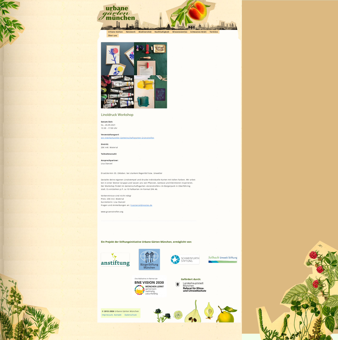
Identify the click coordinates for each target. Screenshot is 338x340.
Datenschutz (131, 315)
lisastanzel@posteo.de (141, 205)
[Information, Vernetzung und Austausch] (116, 13)
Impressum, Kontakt (111, 315)
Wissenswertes (179, 32)
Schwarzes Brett (198, 32)
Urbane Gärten (115, 32)
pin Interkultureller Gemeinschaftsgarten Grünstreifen (127, 137)
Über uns (112, 35)
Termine (214, 32)
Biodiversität (145, 32)
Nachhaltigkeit (162, 32)
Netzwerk (131, 32)
